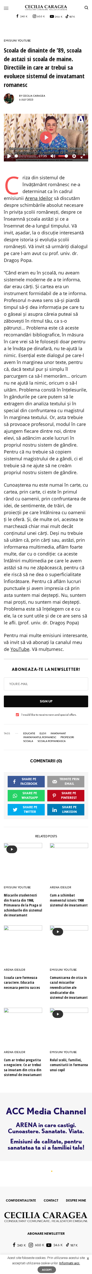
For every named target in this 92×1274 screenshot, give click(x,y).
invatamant (58, 733)
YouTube (19, 649)
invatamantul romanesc (39, 737)
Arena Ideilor (39, 198)
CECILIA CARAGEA (34, 95)
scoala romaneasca (52, 741)
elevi (43, 733)
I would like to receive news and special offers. (48, 714)
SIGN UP (46, 701)
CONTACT (51, 1200)
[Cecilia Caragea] (46, 7)
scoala (28, 741)
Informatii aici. (69, 1263)
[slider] (25, 156)
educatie (29, 733)
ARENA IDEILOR (60, 887)
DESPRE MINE (76, 1200)
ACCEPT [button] (47, 1269)
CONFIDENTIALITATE (21, 1200)
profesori (67, 737)
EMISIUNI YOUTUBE (17, 40)
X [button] (88, 1258)
